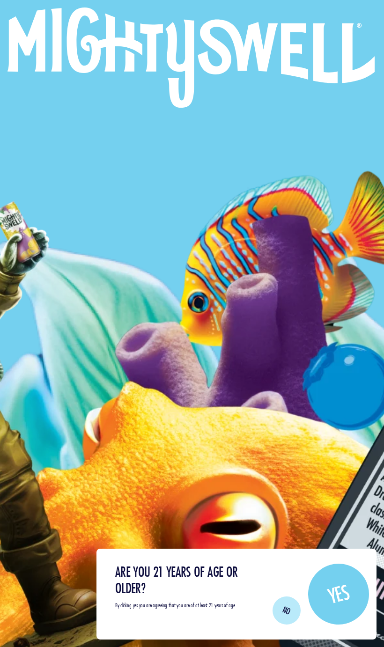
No (287, 610)
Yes (338, 593)
